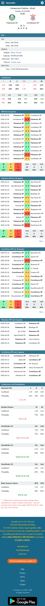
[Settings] (42, 3)
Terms (22, 577)
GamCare (22, 554)
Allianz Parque (16, 52)
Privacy (22, 573)
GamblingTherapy (22, 550)
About (22, 581)
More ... (42, 241)
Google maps (16, 62)
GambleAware (22, 546)
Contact (23, 584)
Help (22, 569)
